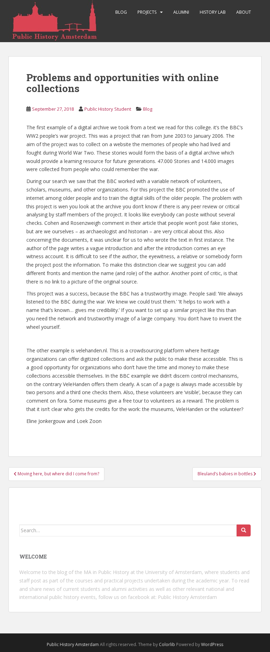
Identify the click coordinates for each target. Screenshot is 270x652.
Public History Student (107, 109)
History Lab (213, 12)
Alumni (181, 12)
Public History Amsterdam (187, 597)
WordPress (212, 644)
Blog (121, 12)
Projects (146, 12)
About (243, 12)
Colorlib (167, 644)
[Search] (244, 530)
